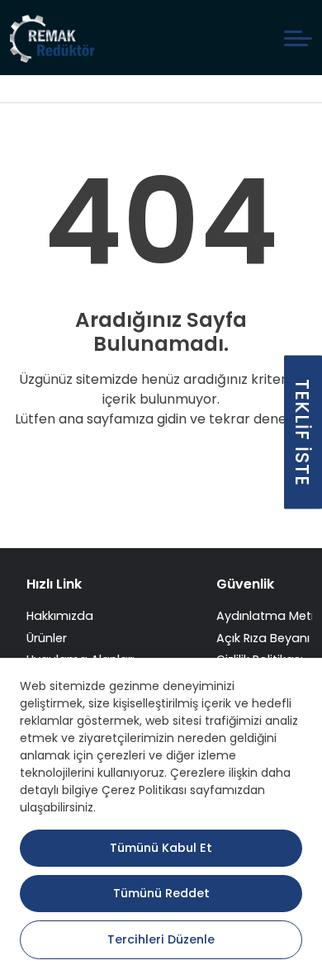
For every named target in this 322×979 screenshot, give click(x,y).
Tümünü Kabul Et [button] (161, 847)
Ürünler (46, 638)
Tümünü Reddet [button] (161, 893)
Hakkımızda (59, 616)
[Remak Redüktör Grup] (54, 38)
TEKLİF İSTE (302, 432)
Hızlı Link (54, 584)
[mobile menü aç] (298, 38)
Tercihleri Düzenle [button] (161, 939)
